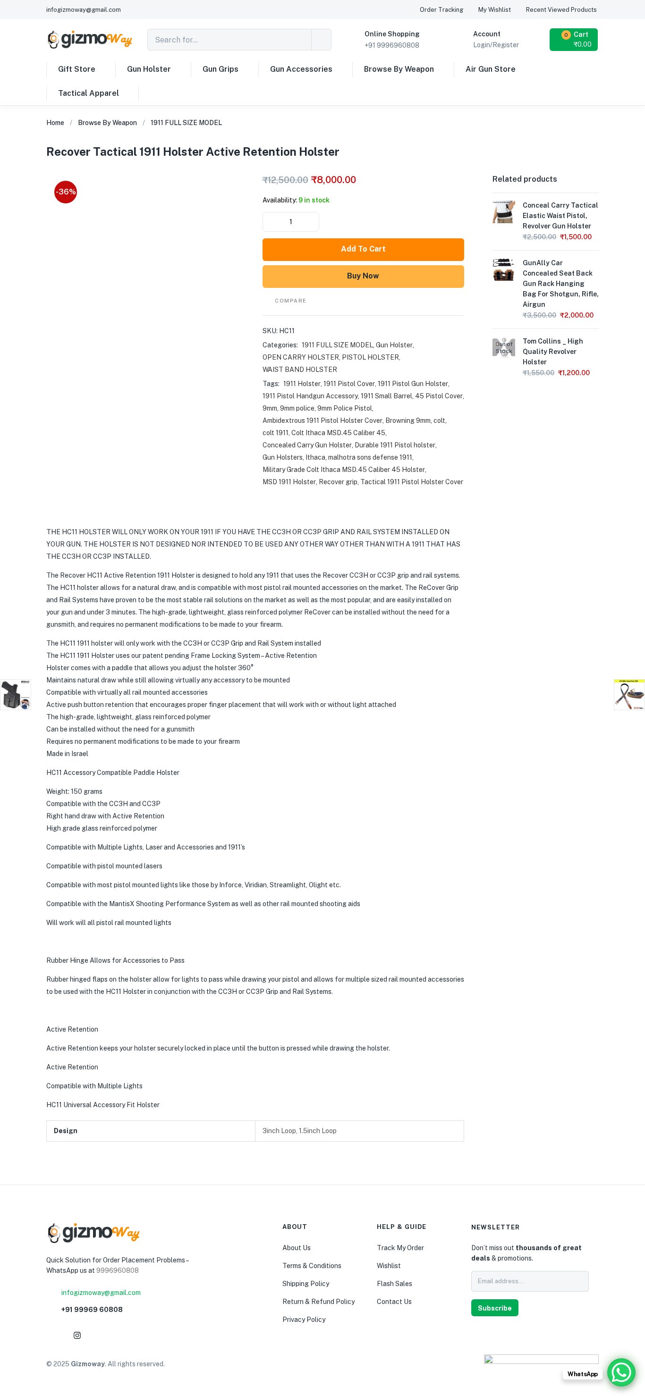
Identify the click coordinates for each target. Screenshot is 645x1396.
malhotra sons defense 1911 (370, 457)
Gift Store (76, 69)
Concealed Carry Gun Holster (307, 445)
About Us (296, 1248)
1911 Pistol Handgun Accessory (310, 396)
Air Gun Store (491, 69)
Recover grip (338, 482)
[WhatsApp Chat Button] (621, 1372)
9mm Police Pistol (344, 408)
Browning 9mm (408, 420)
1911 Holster (302, 383)
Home (55, 122)
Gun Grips (220, 69)
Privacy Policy (303, 1319)
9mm (270, 408)
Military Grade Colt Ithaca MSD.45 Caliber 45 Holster (344, 469)
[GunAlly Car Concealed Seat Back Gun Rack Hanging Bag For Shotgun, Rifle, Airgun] (503, 269)
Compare (291, 300)
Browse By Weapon (399, 69)
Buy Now (363, 275)
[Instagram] (77, 1335)
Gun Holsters (283, 457)
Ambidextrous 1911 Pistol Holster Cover (322, 420)
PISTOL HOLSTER (370, 357)
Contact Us (394, 1301)
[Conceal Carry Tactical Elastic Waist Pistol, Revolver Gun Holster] (503, 211)
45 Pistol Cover (439, 396)
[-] (270, 221)
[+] (311, 221)
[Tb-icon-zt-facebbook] (54, 1335)
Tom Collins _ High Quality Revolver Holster (553, 351)
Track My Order (400, 1248)
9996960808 (117, 1270)
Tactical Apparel (88, 93)
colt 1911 (276, 433)
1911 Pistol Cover (349, 383)
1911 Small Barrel (386, 396)
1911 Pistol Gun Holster (413, 383)
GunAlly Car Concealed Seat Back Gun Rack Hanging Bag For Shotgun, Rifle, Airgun (561, 283)
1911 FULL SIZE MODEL (186, 122)
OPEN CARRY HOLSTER (301, 357)
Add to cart (363, 248)
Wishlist (389, 1266)
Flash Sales (394, 1283)
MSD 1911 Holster (289, 482)
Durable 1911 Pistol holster (395, 445)
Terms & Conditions (311, 1266)
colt (439, 420)
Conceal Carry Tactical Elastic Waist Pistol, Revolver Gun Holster (560, 216)
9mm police (297, 408)
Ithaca (315, 457)
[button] (574, 40)
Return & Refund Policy (318, 1301)
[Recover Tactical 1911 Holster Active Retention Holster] (527, 159)
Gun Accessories (301, 69)
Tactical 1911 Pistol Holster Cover (411, 482)
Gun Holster (149, 69)
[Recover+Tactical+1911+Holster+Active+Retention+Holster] (550, 159)
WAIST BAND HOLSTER (300, 369)
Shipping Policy (305, 1283)
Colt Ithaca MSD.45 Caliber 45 (338, 433)
